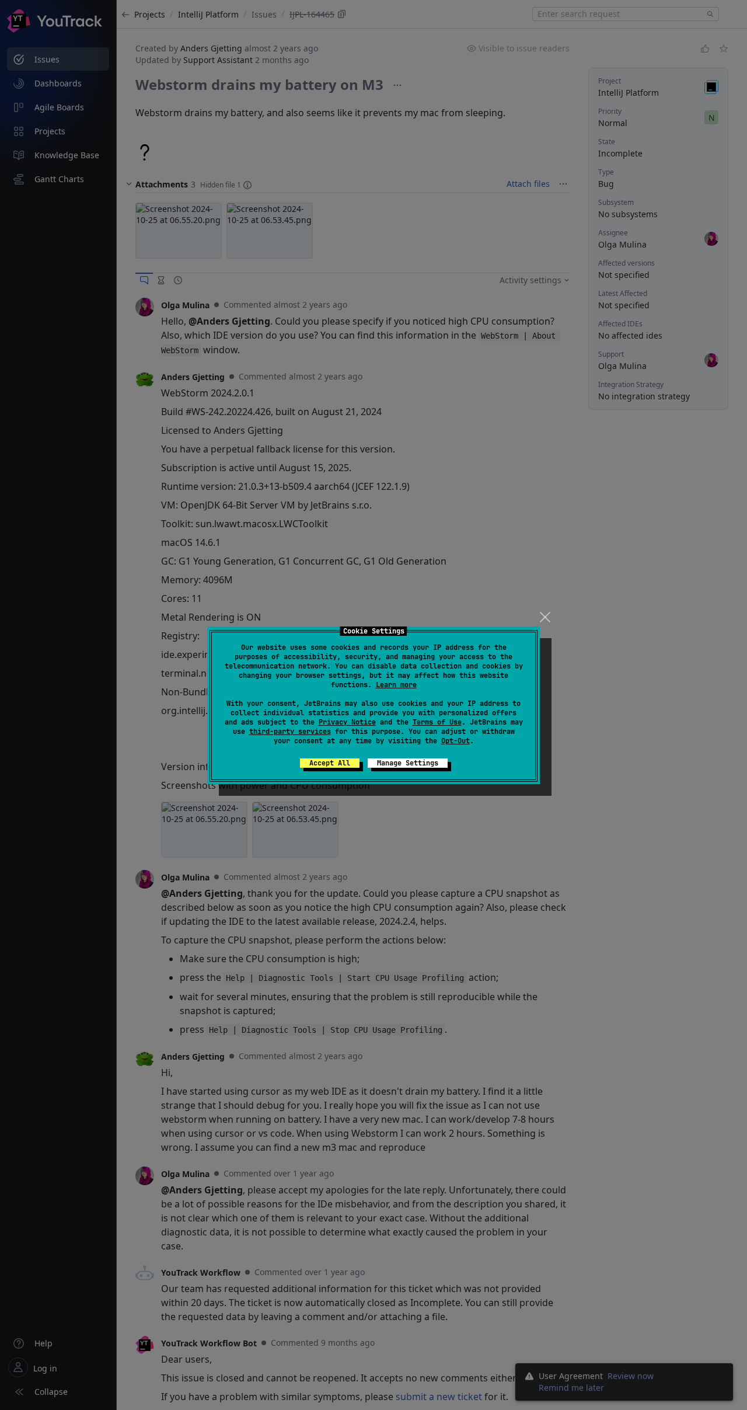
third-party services (290, 731)
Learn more (396, 685)
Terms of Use (437, 722)
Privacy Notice (347, 722)
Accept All (329, 763)
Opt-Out (455, 741)
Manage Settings (407, 763)
